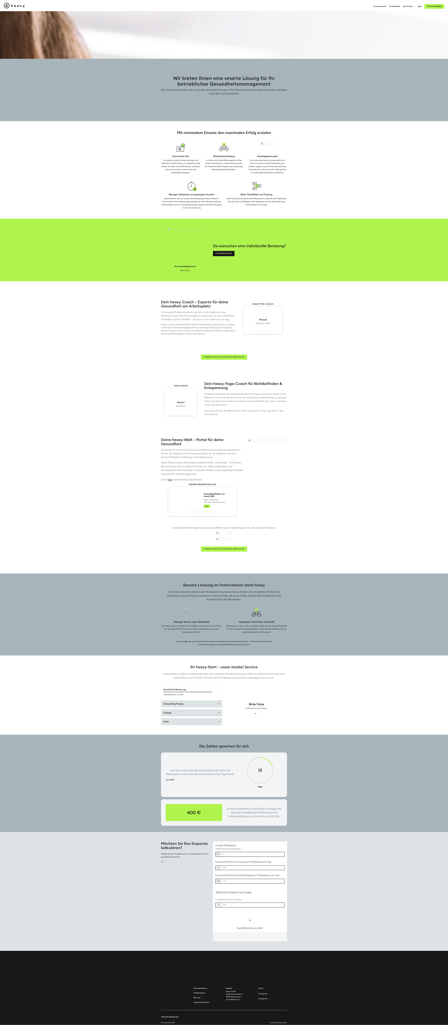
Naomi (180, 402)
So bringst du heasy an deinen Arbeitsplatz (224, 357)
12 (213, 511)
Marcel (263, 319)
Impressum (273, 1022)
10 (209, 511)
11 (211, 511)
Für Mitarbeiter (394, 6)
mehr (207, 506)
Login (420, 6)
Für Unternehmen (379, 6)
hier (183, 208)
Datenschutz (282, 1022)
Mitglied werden (434, 6)
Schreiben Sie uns (223, 253)
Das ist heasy (407, 6)
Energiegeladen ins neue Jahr (214, 495)
